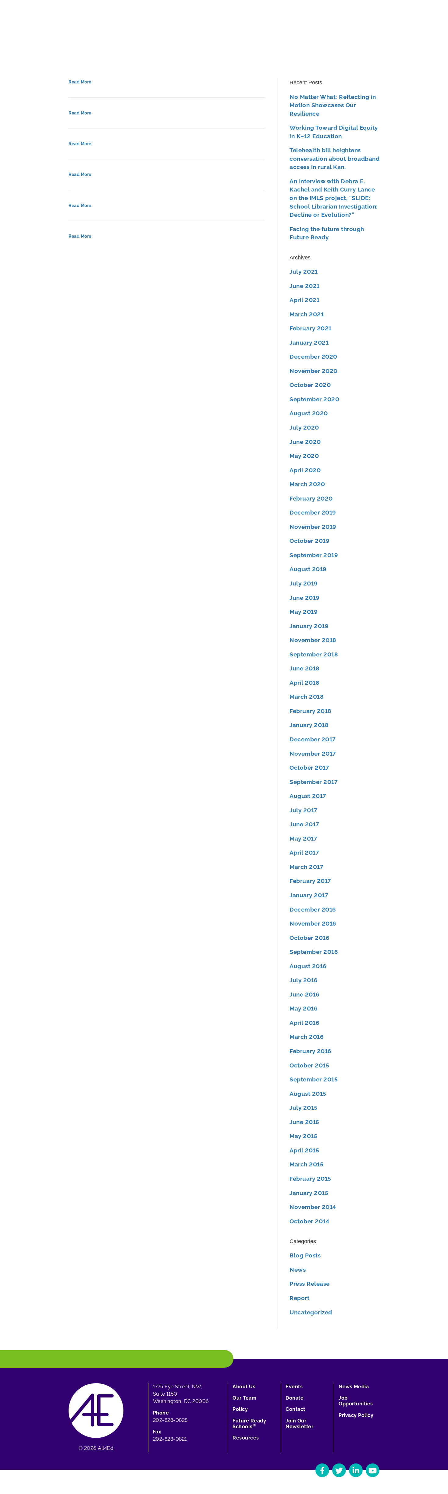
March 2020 (307, 484)
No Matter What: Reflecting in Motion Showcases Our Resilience (333, 105)
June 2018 (304, 668)
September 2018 (314, 654)
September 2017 (314, 782)
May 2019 (304, 611)
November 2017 (313, 753)
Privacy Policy (356, 1415)
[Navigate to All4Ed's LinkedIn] (356, 1470)
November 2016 (313, 923)
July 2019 (304, 583)
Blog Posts (305, 1255)
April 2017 (304, 852)
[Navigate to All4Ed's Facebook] (322, 1470)
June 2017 (304, 824)
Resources (246, 1438)
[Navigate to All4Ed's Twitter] (339, 1470)
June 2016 (305, 994)
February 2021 (311, 328)
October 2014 (309, 1221)
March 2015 (306, 1164)
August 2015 (308, 1093)
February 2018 (310, 711)
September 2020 (314, 399)
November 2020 (314, 370)
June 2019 (305, 597)
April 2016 (304, 1022)
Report (299, 1298)
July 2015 (304, 1107)
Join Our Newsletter (299, 1423)
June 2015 (304, 1122)
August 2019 (308, 569)
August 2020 (309, 413)
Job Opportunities (356, 1401)
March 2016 (307, 1036)
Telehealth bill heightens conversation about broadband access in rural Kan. (334, 158)
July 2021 (304, 271)
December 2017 (313, 739)
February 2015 (310, 1178)
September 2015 (314, 1079)
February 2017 (310, 880)
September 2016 (314, 951)
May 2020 (304, 455)
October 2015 (309, 1065)
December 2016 (313, 909)
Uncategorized (311, 1312)
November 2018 (313, 640)
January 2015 (309, 1193)
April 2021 (304, 300)
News (298, 1269)
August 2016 (308, 966)
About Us (244, 1387)
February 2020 (311, 498)
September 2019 (314, 555)
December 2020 (313, 356)
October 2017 (309, 767)
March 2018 (306, 696)
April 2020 (305, 470)
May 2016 (304, 1008)
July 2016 (304, 980)
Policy (240, 1409)
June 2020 (305, 441)
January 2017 (309, 895)
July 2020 (304, 427)
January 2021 (309, 342)
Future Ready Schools (249, 1423)
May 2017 (303, 838)
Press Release (310, 1283)
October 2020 (310, 384)
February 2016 (311, 1051)
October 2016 (309, 937)
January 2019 (309, 626)
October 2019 (309, 540)
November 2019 (313, 526)
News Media (354, 1387)
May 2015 (303, 1136)
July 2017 (304, 810)
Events (294, 1387)
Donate (295, 1398)
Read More (80, 81)
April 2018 (304, 682)
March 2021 (307, 314)
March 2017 (306, 866)
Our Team (244, 1398)
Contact (295, 1409)
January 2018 (309, 725)
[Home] (96, 1410)
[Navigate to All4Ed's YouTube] (372, 1470)
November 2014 (313, 1207)
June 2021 (305, 286)
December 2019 (313, 512)
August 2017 (308, 796)
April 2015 (304, 1150)
